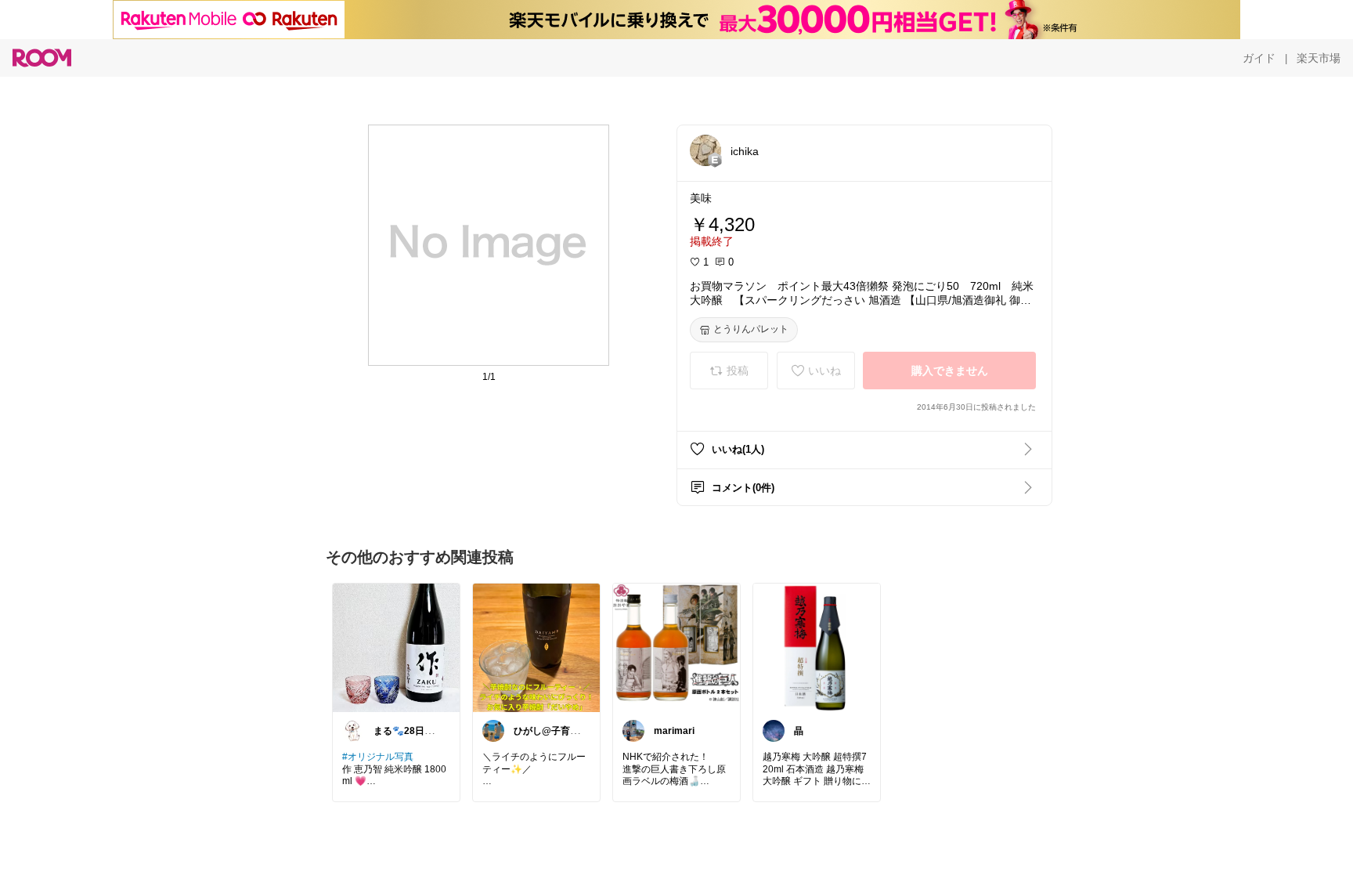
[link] (396, 647)
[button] (705, 150)
